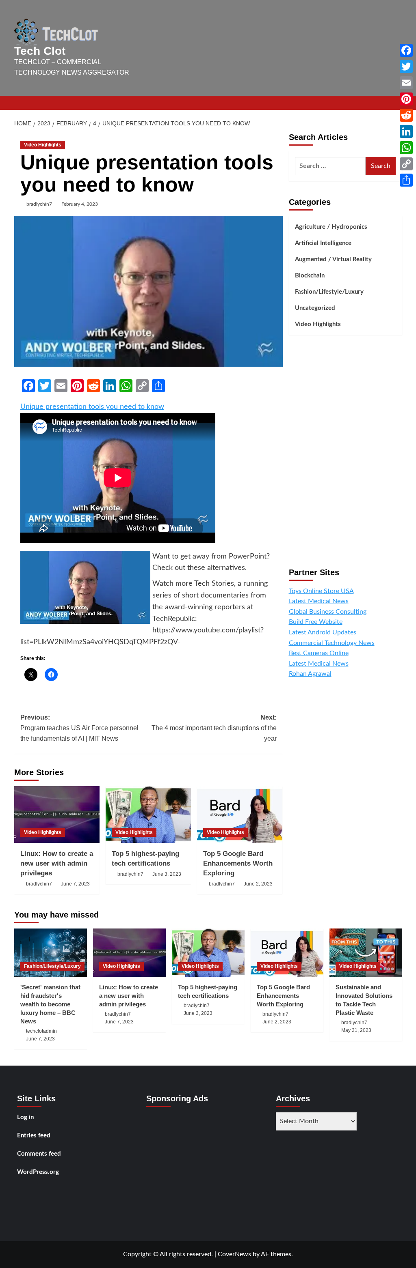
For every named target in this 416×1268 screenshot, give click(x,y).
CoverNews (234, 1254)
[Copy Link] (406, 164)
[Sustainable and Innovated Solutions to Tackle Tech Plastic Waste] (365, 952)
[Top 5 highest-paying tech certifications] (148, 814)
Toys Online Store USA (321, 591)
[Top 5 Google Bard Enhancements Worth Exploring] (239, 814)
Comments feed (39, 1154)
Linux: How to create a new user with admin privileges (56, 863)
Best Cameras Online (319, 653)
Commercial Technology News (332, 643)
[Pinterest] (406, 99)
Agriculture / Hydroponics (331, 227)
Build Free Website (315, 622)
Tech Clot (39, 51)
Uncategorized (315, 308)
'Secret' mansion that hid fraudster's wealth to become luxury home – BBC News (50, 1004)
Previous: (79, 727)
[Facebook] (406, 50)
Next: (214, 727)
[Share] (406, 180)
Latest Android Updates (322, 632)
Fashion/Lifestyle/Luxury (329, 292)
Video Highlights (42, 145)
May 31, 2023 (356, 1030)
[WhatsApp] (406, 148)
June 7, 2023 (75, 884)
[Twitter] (406, 66)
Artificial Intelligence (323, 243)
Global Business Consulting (327, 611)
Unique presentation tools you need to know (92, 406)
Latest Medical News (319, 601)
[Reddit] (406, 115)
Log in (25, 1117)
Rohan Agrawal (310, 674)
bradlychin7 (39, 204)
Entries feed (33, 1136)
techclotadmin (41, 1031)
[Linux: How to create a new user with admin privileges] (57, 814)
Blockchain (310, 276)
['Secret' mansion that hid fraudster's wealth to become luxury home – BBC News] (50, 952)
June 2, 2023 (258, 884)
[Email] (406, 83)
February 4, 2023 (79, 204)
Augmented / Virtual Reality (333, 259)
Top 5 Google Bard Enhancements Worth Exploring (238, 863)
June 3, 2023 (166, 874)
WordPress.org (38, 1172)
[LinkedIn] (406, 131)
